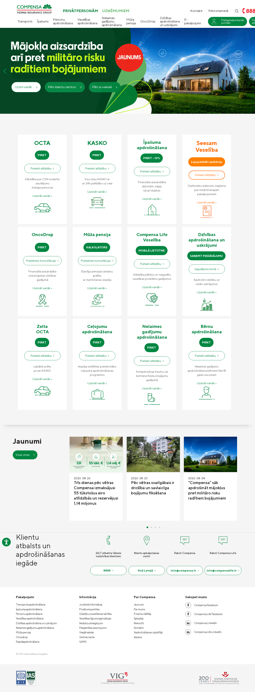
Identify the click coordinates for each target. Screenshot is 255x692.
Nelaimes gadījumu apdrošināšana (112, 21)
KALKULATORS (96, 247)
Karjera (138, 637)
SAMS (82, 641)
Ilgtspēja (138, 618)
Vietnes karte (87, 637)
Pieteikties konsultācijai (41, 260)
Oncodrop (22, 637)
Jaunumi (139, 604)
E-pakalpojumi (192, 21)
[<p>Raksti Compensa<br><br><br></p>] (185, 540)
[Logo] (34, 9)
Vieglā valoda (86, 632)
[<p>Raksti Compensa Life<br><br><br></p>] (223, 540)
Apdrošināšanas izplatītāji (148, 632)
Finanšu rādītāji (142, 613)
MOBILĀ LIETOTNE (151, 250)
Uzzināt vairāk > (42, 195)
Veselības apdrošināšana (87, 21)
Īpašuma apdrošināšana (29, 609)
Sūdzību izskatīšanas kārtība (95, 613)
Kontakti (196, 11)
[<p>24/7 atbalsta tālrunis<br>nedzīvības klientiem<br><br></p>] (108, 540)
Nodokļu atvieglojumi (91, 623)
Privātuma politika (89, 609)
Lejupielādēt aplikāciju (206, 161)
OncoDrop (147, 21)
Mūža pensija (131, 21)
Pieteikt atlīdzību (41, 168)
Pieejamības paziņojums (93, 627)
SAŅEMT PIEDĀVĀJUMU (206, 256)
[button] (4, 70)
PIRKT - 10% (151, 158)
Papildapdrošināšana (27, 641)
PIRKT (42, 155)
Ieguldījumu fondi (205, 269)
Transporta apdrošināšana (30, 604)
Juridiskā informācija (90, 604)
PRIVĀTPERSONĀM (80, 11)
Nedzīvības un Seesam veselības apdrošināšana (226, 38)
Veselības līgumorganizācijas (95, 618)
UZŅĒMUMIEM (115, 11)
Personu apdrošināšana (63, 21)
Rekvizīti (139, 623)
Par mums (139, 609)
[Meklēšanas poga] (237, 11)
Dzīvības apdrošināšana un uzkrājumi (170, 21)
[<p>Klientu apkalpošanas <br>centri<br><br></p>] (147, 540)
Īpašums (43, 21)
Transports (25, 21)
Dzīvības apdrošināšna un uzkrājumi (36, 623)
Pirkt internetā (218, 11)
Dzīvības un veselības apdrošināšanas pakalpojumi (225, 50)
